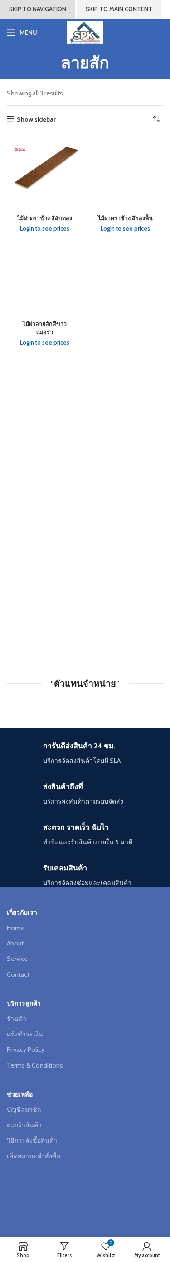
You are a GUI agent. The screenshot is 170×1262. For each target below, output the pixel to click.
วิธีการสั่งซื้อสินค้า (32, 1140)
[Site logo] (84, 32)
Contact (18, 974)
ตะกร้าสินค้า (24, 1125)
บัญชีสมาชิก (24, 1110)
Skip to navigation (37, 9)
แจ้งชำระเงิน (25, 1034)
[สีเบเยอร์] (124, 716)
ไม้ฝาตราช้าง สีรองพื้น (125, 218)
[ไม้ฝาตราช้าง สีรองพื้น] (125, 173)
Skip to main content (119, 9)
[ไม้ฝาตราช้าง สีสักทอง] (45, 173)
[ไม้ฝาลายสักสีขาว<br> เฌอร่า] (45, 279)
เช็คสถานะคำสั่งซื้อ (33, 1156)
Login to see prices (44, 228)
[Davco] (46, 716)
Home (15, 928)
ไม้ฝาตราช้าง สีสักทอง (44, 218)
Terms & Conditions (35, 1065)
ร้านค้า (16, 1019)
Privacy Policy (25, 1049)
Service (17, 959)
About (15, 943)
